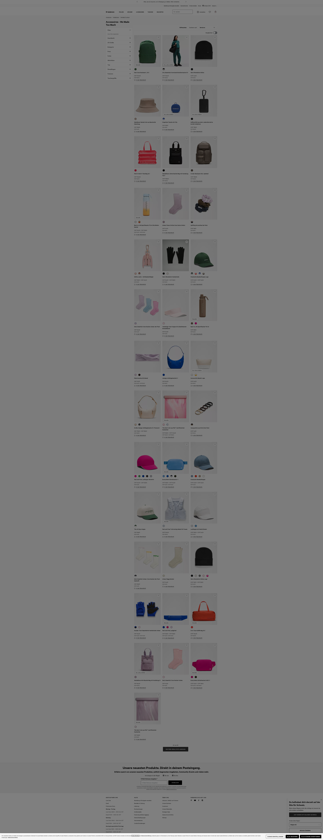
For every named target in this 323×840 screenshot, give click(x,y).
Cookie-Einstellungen (275, 836)
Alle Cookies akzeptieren (310, 836)
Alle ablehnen (292, 836)
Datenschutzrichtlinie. (13, 837)
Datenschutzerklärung (146, 835)
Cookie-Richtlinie (135, 835)
